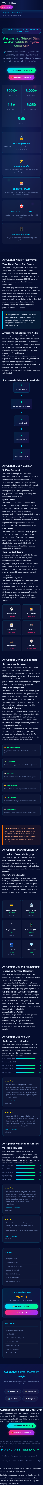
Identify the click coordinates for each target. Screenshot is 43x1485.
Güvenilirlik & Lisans (13, 1274)
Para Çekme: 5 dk (12, 1353)
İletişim (39, 1461)
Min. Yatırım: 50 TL (12, 1349)
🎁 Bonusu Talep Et (21, 1306)
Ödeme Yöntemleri (12, 1270)
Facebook (13, 1399)
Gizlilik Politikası (18, 1461)
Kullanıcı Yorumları (12, 1278)
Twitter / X (12, 1391)
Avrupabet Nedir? (12, 1259)
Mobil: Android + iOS (13, 1345)
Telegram (30, 1399)
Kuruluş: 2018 (10, 1334)
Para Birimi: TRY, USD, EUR (15, 1338)
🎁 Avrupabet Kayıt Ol (21, 77)
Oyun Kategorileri (12, 1262)
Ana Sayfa (5, 1456)
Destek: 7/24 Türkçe (12, 1341)
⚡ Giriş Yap (21, 1313)
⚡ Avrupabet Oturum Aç (21, 70)
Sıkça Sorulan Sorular (13, 1281)
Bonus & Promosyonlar (14, 1266)
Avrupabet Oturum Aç (18, 1456)
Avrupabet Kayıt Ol (34, 1456)
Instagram (30, 1391)
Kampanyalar (6, 1461)
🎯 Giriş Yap (6, 7)
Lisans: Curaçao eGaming (14, 1330)
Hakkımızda (30, 1461)
